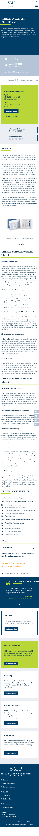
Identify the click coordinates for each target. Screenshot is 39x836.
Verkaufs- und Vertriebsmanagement (17, 573)
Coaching (6, 792)
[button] (10, 139)
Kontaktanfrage (8, 807)
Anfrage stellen (11, 629)
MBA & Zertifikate (9, 783)
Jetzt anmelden (11, 111)
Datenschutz (22, 822)
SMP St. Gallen (8, 799)
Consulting (6, 795)
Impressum (12, 822)
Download (20, 244)
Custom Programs (9, 787)
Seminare (6, 780)
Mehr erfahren (11, 663)
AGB (28, 822)
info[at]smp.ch (11, 816)
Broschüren (7, 804)
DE (37, 2)
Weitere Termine (12, 116)
